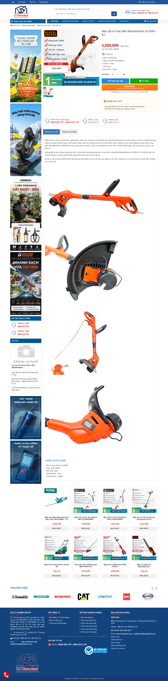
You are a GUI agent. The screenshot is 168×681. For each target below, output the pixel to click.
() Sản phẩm (152, 21)
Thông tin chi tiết (51, 132)
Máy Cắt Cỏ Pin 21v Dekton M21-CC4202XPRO (86, 518)
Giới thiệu (21, 2)
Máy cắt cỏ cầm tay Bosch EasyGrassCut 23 (144, 518)
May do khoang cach (118, 645)
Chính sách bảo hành (88, 620)
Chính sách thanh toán (89, 626)
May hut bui (115, 637)
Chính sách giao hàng (88, 623)
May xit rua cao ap (117, 648)
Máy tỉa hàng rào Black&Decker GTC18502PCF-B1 (144, 566)
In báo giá (109, 54)
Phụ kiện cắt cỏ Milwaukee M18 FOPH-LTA (86, 566)
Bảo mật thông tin (87, 617)
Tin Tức (32, 2)
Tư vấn (145, 81)
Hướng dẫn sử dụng (70, 21)
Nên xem (54, 21)
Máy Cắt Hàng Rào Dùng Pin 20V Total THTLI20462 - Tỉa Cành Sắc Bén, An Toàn (57, 519)
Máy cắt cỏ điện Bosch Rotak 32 (56, 566)
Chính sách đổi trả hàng (57, 623)
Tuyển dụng (43, 2)
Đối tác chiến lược (56, 620)
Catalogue (124, 21)
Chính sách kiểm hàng (89, 629)
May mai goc (115, 642)
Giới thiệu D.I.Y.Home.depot (59, 617)
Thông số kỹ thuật (69, 132)
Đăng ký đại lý (88, 21)
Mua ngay (129, 87)
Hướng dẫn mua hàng (107, 21)
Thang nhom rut (116, 640)
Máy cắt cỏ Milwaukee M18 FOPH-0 (115, 566)
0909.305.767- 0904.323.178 (130, 92)
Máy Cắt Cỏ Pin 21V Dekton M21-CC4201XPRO (115, 518)
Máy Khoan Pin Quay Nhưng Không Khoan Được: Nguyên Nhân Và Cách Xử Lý (25, 381)
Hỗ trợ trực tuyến (148, 2)
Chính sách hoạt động (88, 632)
